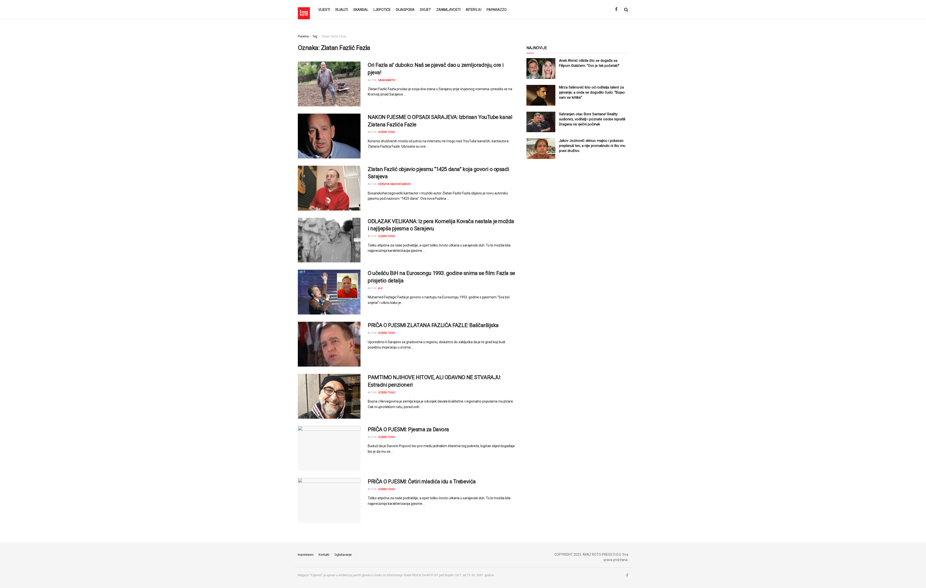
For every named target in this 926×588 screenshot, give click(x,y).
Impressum (305, 554)
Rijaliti (341, 10)
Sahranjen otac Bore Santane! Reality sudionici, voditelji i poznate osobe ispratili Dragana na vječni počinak (592, 119)
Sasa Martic (386, 80)
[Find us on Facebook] (616, 9)
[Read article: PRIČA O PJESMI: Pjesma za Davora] (329, 448)
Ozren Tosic (386, 132)
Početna (303, 36)
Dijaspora (405, 10)
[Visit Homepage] (304, 9)
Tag (315, 36)
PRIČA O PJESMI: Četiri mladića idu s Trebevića (422, 482)
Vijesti (324, 10)
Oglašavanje (343, 554)
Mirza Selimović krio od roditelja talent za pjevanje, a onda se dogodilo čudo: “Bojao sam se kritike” (592, 92)
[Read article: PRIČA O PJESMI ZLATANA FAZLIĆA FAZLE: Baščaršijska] (329, 344)
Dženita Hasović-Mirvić (394, 184)
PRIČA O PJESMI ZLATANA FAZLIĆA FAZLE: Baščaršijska (433, 325)
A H (380, 288)
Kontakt (324, 554)
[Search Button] (626, 10)
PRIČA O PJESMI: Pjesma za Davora (408, 429)
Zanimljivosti (448, 10)
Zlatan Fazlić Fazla (333, 36)
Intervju (473, 10)
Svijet (425, 10)
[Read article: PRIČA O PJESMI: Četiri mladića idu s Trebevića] (329, 500)
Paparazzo (497, 10)
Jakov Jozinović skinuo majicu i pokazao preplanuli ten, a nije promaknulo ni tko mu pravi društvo (592, 145)
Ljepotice (382, 10)
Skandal (360, 10)
